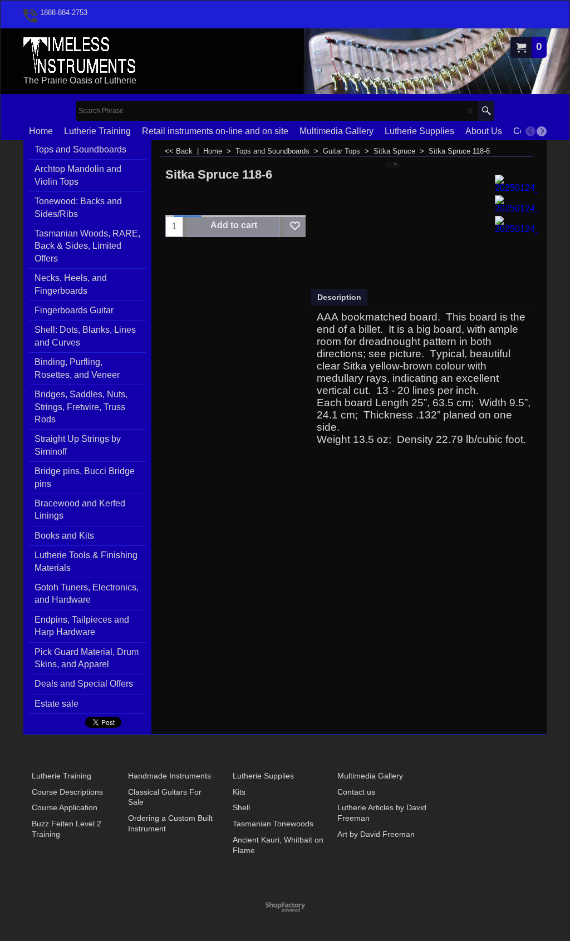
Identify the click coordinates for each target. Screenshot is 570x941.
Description (339, 297)
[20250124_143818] (516, 225)
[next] (542, 131)
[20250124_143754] (516, 204)
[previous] (530, 131)
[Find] (486, 111)
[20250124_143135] (516, 184)
